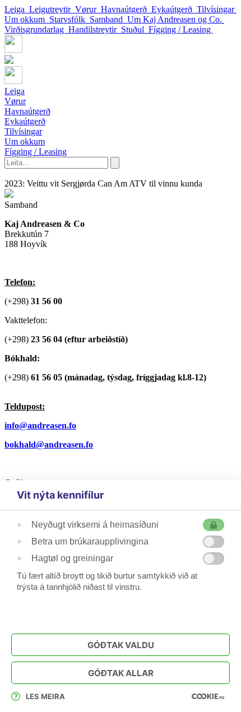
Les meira (45, 696)
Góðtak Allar (121, 673)
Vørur (88, 9)
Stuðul (135, 29)
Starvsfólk (69, 19)
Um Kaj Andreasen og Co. (175, 19)
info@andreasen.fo (40, 425)
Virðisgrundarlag (36, 29)
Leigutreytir (52, 9)
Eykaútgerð (174, 9)
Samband (108, 19)
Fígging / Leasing (181, 29)
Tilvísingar (217, 9)
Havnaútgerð (126, 9)
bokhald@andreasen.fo (48, 444)
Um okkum (26, 19)
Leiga (16, 9)
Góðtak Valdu (120, 645)
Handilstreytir (94, 29)
